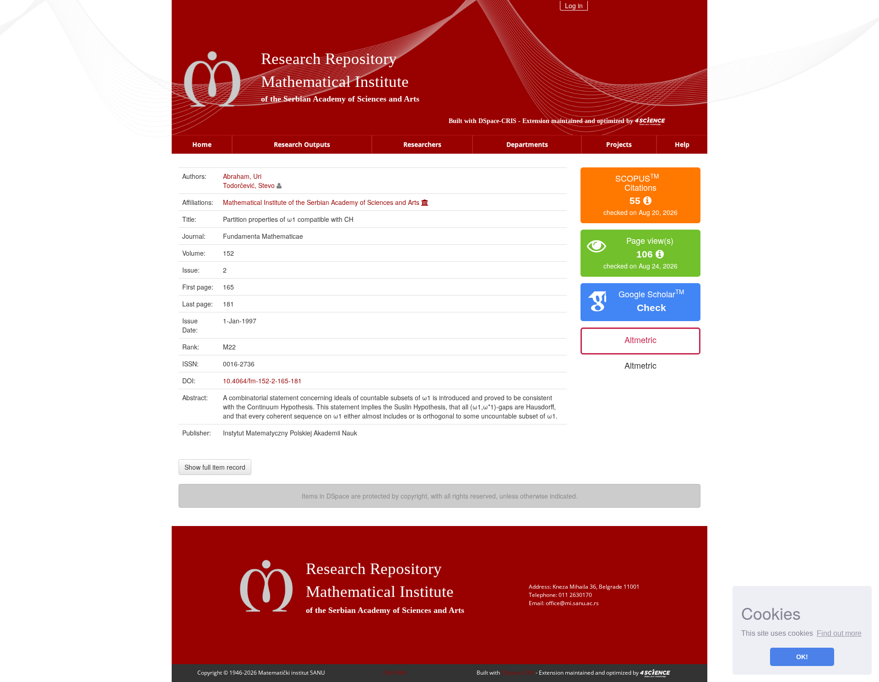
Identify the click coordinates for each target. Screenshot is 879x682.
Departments (527, 144)
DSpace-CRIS (497, 121)
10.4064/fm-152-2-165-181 (262, 380)
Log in (574, 5)
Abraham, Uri (242, 176)
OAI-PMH (395, 673)
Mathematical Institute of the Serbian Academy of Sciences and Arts (321, 202)
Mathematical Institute (335, 82)
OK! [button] (802, 657)
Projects (619, 144)
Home (202, 144)
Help (682, 144)
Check (651, 307)
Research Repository (329, 59)
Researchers (422, 144)
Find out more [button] (839, 633)
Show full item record (214, 467)
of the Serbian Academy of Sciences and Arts (340, 98)
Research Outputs (302, 144)
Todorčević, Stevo (249, 185)
